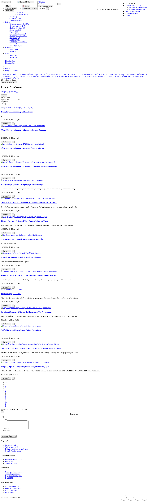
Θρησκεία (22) (15, 38)
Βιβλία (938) (16, 74)
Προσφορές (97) (6, 78)
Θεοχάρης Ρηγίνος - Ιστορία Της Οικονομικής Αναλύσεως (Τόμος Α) (26, 367)
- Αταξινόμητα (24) (123, 76)
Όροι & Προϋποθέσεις (13, 451)
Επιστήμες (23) (15, 40)
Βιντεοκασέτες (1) (137, 76)
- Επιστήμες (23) (79, 76)
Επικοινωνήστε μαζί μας (13, 459)
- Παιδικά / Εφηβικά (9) (70, 74)
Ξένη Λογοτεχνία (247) (17, 26)
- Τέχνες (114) (99, 74)
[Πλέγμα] (5, 95)
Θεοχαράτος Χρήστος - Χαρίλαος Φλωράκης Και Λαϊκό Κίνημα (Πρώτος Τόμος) (31, 348)
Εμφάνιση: (4, 102)
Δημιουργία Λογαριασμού (138, 7)
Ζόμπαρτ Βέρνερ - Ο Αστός (11, 294)
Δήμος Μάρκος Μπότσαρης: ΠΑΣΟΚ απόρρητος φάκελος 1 (23, 148)
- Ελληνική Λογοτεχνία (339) (31, 74)
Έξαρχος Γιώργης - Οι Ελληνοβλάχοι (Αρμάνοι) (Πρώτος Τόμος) (24, 221)
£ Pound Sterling (11, 8)
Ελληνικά (33, 8)
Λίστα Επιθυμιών (11, 490)
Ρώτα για (74, 414)
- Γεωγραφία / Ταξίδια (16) (96, 76)
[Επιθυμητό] (10, 124)
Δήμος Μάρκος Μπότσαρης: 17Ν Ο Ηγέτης (17, 112)
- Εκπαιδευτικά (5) (86, 74)
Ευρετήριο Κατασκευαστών (14, 472)
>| (6, 406)
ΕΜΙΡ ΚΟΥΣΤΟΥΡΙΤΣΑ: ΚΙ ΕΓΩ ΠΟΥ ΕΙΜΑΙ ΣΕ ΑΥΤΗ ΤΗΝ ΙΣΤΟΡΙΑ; (29, 203)
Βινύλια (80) (14, 49)
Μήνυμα (5, 429)
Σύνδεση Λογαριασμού (137, 9)
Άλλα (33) (13, 44)
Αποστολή (5, 436)
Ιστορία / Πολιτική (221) (18, 34)
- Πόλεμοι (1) (7, 76)
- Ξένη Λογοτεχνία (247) (52, 74)
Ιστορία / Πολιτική (11, 70)
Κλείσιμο (13, 436)
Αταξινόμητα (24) (16, 45)
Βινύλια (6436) (6, 74)
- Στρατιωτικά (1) (32, 76)
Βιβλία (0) (13, 57)
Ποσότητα (6, 431)
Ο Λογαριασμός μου (12, 486)
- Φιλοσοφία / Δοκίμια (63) (50, 76)
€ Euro (8, 6)
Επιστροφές (9, 461)
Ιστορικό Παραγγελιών (13, 488)
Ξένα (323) (13, 16)
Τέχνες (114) (14, 32)
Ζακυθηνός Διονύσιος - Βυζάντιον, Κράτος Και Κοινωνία (22, 239)
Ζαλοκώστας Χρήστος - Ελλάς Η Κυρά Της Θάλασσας (21, 257)
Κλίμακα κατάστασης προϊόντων (16, 449)
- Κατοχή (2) (18, 76)
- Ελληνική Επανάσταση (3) (136, 74)
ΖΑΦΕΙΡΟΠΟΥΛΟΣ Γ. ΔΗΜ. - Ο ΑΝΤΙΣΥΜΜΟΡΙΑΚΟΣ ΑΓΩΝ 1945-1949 (29, 276)
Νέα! (7, 53)
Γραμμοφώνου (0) (16, 20)
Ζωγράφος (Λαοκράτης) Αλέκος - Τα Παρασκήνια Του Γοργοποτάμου (26, 312)
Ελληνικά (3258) (23, 14)
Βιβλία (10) (13, 51)
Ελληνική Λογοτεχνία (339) (19, 24)
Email (5, 419)
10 (6, 402)
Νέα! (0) (16, 78)
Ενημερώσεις (10, 492)
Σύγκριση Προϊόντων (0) (9, 92)
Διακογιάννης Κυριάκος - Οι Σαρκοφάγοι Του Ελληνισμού (22, 185)
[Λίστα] (2, 95)
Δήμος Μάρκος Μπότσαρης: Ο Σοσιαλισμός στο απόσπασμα (23, 130)
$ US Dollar (9, 10)
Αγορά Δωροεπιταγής (12, 474)
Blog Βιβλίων (10, 63)
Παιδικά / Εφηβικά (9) (17, 28)
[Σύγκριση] (13, 124)
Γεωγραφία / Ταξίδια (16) (18, 42)
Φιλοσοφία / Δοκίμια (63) (18, 36)
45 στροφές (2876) (16, 18)
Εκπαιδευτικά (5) (15, 30)
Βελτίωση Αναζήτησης (9, 82)
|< (6, 382)
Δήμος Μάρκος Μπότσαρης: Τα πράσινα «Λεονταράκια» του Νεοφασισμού (29, 166)
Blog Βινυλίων (10, 61)
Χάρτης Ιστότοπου (11, 463)
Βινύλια (20, 12)
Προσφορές (9, 47)
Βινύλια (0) (13, 55)
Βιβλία (7, 22)
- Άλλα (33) (111, 76)
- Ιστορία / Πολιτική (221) (114, 74)
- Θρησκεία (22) (66, 76)
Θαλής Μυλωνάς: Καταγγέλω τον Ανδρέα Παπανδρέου (21, 330)
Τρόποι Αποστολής (11, 447)
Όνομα (5, 417)
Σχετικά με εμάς (10, 445)
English (26, 6)
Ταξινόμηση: (5, 98)
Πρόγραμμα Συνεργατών (13, 476)
